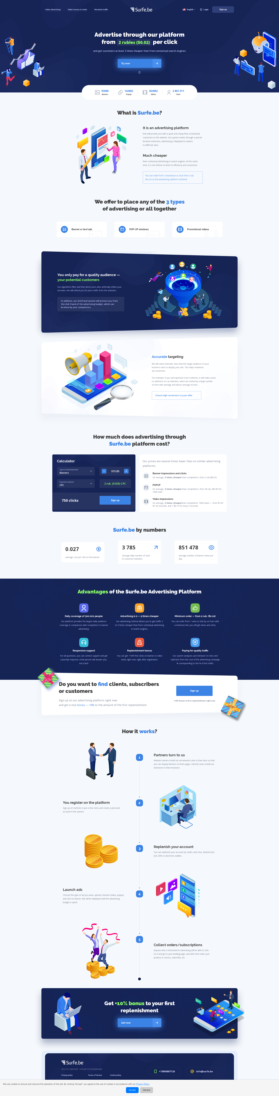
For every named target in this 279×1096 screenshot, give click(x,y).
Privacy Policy (142, 1084)
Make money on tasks (77, 9)
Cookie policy (115, 1075)
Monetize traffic (101, 9)
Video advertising (53, 9)
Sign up (223, 9)
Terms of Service (95, 1075)
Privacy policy (67, 1075)
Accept (132, 1090)
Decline (146, 1090)
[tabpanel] (84, 617)
